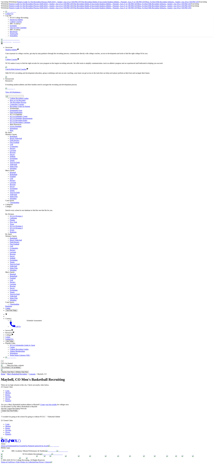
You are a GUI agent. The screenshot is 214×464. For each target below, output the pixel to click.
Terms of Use (5, 462)
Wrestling (13, 168)
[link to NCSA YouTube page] (12, 442)
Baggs (7, 395)
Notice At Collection (28, 462)
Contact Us (9, 14)
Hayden (8, 397)
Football (13, 176)
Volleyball (13, 164)
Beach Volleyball (16, 138)
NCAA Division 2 (16, 226)
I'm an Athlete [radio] (15, 367)
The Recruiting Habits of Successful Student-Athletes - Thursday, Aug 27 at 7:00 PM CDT (113, 2)
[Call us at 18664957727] (10, 39)
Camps (7, 308)
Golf (11, 144)
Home (3, 374)
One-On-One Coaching (18, 28)
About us (4, 446)
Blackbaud (13, 32)
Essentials (13, 26)
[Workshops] (10, 88)
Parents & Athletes (16, 20)
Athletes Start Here (22, 372)
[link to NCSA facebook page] (2, 442)
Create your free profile (48, 404)
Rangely (8, 401)
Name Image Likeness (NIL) (20, 355)
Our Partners (29, 446)
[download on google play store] (63, 451)
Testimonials (11, 446)
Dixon (7, 399)
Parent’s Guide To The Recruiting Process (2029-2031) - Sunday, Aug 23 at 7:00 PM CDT (49, 2)
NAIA (12, 230)
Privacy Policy (15, 462)
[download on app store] (51, 451)
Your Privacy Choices (42, 462)
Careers (36, 446)
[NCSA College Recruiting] (11, 41)
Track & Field (15, 162)
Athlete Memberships (17, 351)
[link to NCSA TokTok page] (9, 442)
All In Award (43, 446)
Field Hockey (14, 140)
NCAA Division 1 (16, 216)
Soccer (12, 154)
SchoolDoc (14, 36)
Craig (7, 391)
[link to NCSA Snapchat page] (19, 442)
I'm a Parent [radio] (6, 367)
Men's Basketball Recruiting (17, 374)
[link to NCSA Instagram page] (6, 442)
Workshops (14, 353)
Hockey (12, 148)
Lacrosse (13, 150)
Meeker (8, 393)
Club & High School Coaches (15, 69)
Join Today (9, 341)
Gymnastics (14, 146)
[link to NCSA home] (4, 438)
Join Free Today (11, 310)
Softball (12, 156)
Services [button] (8, 330)
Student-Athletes (11, 50)
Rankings (13, 232)
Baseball (13, 172)
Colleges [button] (8, 335)
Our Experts (20, 446)
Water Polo (14, 166)
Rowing (12, 152)
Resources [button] (9, 333)
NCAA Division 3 (16, 228)
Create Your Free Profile (9, 411)
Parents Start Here (8, 372)
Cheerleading (14, 202)
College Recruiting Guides (19, 98)
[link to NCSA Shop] (10, 12)
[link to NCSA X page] (16, 442)
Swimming (13, 158)
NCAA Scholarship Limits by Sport (22, 345)
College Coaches (16, 22)
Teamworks (14, 34)
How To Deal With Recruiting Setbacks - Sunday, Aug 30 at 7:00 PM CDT (172, 2)
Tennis (12, 160)
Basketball (13, 136)
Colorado (32, 374)
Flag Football (14, 142)
